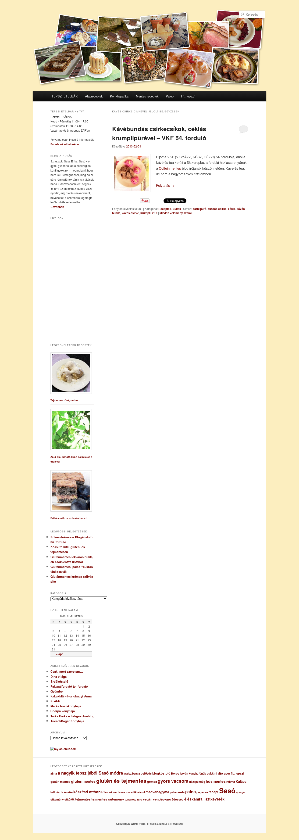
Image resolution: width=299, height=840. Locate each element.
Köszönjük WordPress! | (137, 824)
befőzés (146, 773)
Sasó (227, 790)
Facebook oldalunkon (64, 144)
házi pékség (197, 781)
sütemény (57, 799)
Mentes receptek (147, 96)
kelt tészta (56, 792)
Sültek (177, 209)
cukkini (212, 773)
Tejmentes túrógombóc (64, 400)
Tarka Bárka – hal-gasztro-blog (72, 716)
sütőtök (69, 799)
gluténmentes (83, 781)
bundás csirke (217, 209)
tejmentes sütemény (107, 799)
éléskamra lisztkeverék (204, 799)
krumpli (145, 213)
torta (128, 799)
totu (133, 799)
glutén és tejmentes (121, 780)
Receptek (164, 209)
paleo (190, 791)
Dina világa (58, 676)
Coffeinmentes (170, 168)
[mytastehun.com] (63, 749)
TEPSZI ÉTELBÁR (65, 96)
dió (220, 773)
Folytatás (165, 185)
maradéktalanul (135, 792)
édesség (178, 799)
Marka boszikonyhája (65, 706)
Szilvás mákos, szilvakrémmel (68, 518)
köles (104, 792)
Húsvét (230, 782)
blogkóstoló (161, 773)
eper (227, 773)
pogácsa (202, 792)
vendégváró (162, 799)
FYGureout (177, 824)
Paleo (170, 96)
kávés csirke (130, 213)
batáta (136, 773)
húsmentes (216, 781)
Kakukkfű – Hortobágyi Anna (71, 696)
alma (53, 773)
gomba (152, 781)
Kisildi (55, 701)
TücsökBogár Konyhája (67, 721)
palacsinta (177, 792)
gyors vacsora (173, 781)
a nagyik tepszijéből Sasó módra (90, 773)
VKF (154, 213)
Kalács (241, 781)
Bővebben (57, 207)
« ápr (59, 654)
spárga (240, 792)
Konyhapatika (119, 96)
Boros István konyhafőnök (188, 773)
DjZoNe (163, 824)
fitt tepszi (237, 773)
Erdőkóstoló (59, 681)
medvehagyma (157, 791)
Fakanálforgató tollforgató (69, 686)
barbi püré (199, 209)
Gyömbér (57, 691)
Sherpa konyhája (62, 711)
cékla (231, 209)
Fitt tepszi (188, 96)
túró (139, 799)
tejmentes (83, 799)
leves (121, 792)
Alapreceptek (94, 96)
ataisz (128, 773)
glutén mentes (60, 781)
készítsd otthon (87, 791)
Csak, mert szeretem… (66, 671)
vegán (147, 799)
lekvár (113, 792)
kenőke (68, 792)
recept (213, 792)
